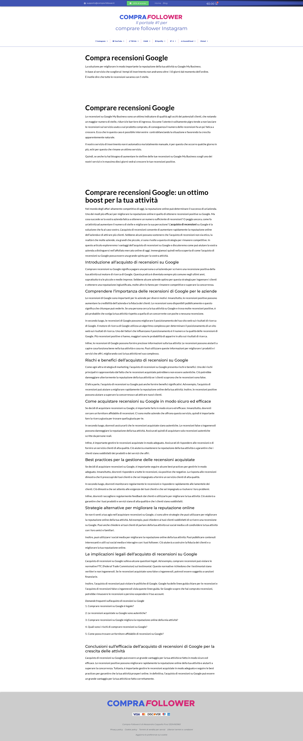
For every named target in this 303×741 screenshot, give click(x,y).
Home (158, 3)
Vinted (203, 41)
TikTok (133, 41)
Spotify (160, 41)
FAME (145, 41)
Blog (165, 3)
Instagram (101, 41)
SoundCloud (188, 41)
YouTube (118, 41)
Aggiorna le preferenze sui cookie (151, 735)
